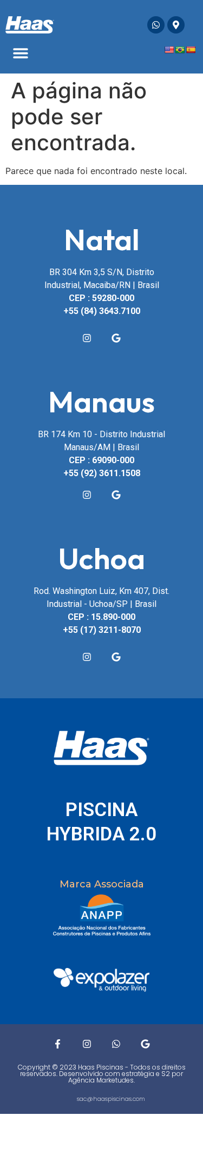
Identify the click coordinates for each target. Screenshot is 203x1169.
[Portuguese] (180, 49)
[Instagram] (87, 338)
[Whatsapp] (156, 25)
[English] (169, 49)
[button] (20, 53)
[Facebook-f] (58, 1044)
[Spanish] (190, 49)
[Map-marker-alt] (176, 25)
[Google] (116, 338)
